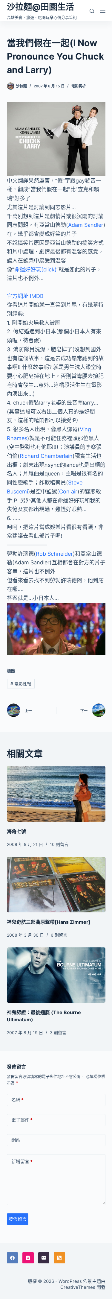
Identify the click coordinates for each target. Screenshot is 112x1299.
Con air (68, 491)
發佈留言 (18, 1219)
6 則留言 (59, 935)
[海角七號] (56, 794)
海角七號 (16, 831)
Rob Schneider (54, 554)
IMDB (37, 296)
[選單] (102, 10)
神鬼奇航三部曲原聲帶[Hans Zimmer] (48, 922)
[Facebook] (12, 1258)
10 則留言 (59, 844)
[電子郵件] (44, 1258)
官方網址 (17, 296)
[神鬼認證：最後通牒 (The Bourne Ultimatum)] (56, 975)
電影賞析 (78, 86)
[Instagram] (28, 1258)
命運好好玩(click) (35, 269)
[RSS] (59, 1258)
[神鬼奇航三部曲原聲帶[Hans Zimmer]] (56, 884)
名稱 (17, 1100)
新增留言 (22, 1161)
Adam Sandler (85, 225)
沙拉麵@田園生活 (40, 7)
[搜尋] (92, 11)
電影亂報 (20, 683)
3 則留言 (58, 1032)
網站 (15, 1140)
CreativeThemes (77, 1287)
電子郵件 (22, 1120)
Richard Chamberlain (46, 456)
